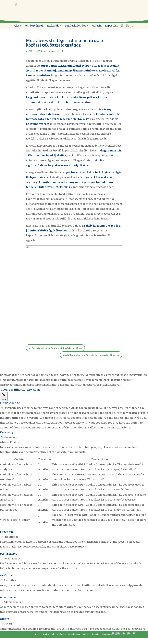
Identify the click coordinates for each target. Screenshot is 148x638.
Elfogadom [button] (33, 389)
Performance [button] (8, 553)
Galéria (97, 25)
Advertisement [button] (9, 597)
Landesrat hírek (53, 51)
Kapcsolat (111, 25)
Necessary (10, 437)
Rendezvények (34, 25)
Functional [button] (7, 531)
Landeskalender (75, 25)
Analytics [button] (6, 575)
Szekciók (53, 25)
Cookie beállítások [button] (13, 389)
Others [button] (4, 618)
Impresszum (107, 634)
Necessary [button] (6, 432)
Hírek (17, 25)
